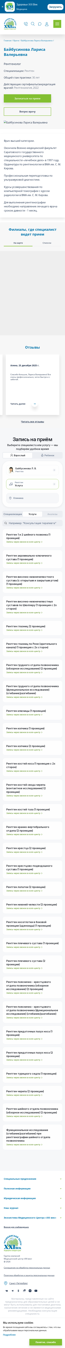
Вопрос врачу (27, 111)
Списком (47, 242)
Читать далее (17, 403)
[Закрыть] (2, 7)
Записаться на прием (27, 98)
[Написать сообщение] (40, 24)
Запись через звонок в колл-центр (23, 542)
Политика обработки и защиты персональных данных (29, 1275)
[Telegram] (12, 1290)
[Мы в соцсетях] (18, 1290)
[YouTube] (36, 1290)
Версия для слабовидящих (16, 1227)
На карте (18, 242)
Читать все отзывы (32, 421)
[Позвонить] (26, 24)
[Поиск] (33, 24)
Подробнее (9, 1334)
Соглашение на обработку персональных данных (27, 1267)
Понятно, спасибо (45, 1342)
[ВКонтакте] (6, 1290)
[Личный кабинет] (47, 24)
